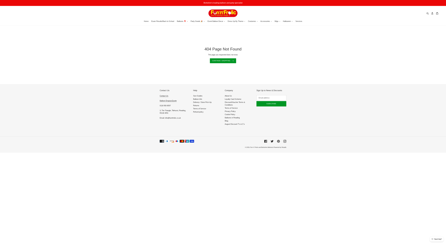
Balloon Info (197, 99)
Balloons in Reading (232, 118)
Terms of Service (199, 109)
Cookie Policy (230, 114)
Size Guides (197, 96)
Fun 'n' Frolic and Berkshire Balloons (262, 147)
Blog (226, 121)
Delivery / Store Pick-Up (202, 102)
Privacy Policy (230, 111)
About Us (228, 96)
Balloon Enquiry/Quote (168, 101)
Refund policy (198, 112)
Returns (196, 105)
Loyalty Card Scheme (233, 99)
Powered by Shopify (280, 147)
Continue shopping (221, 61)
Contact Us (164, 96)
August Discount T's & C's (235, 124)
